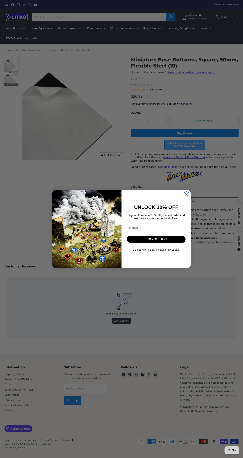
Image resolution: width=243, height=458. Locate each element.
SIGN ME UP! (156, 239)
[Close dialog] (186, 194)
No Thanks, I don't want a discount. (156, 250)
